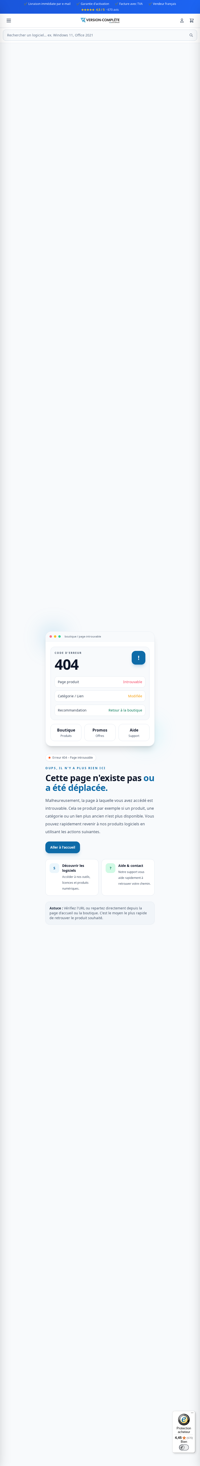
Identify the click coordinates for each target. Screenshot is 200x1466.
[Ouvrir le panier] (191, 20)
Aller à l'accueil (62, 847)
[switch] (184, 1447)
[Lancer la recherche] (191, 35)
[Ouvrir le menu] (9, 20)
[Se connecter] (182, 20)
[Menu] (192, 1414)
